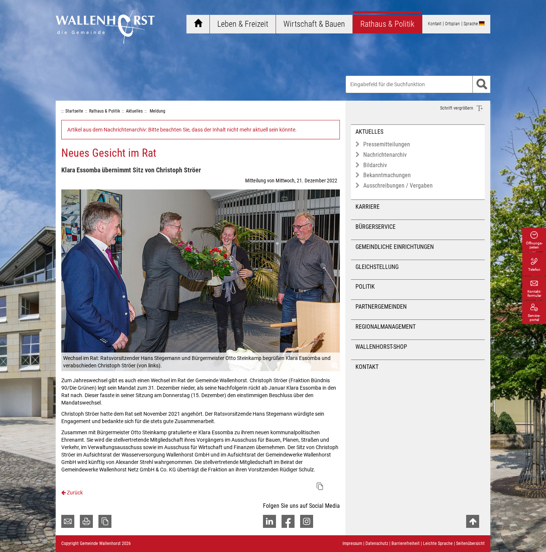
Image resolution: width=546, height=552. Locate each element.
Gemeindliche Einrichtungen (394, 246)
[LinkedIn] (269, 521)
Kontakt (366, 366)
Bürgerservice (375, 226)
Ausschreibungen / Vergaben (398, 185)
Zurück (74, 493)
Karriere (367, 206)
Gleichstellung (377, 266)
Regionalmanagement (385, 326)
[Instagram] (306, 521)
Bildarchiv (375, 165)
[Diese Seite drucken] (86, 521)
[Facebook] (288, 521)
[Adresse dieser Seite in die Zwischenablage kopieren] (104, 521)
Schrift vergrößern (457, 108)
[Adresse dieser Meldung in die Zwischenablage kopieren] (319, 486)
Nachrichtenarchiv (385, 154)
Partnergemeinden (381, 306)
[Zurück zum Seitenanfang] (472, 521)
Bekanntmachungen (387, 175)
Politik (365, 286)
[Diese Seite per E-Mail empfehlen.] (67, 521)
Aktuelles (369, 131)
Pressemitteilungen (386, 144)
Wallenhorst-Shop (381, 346)
